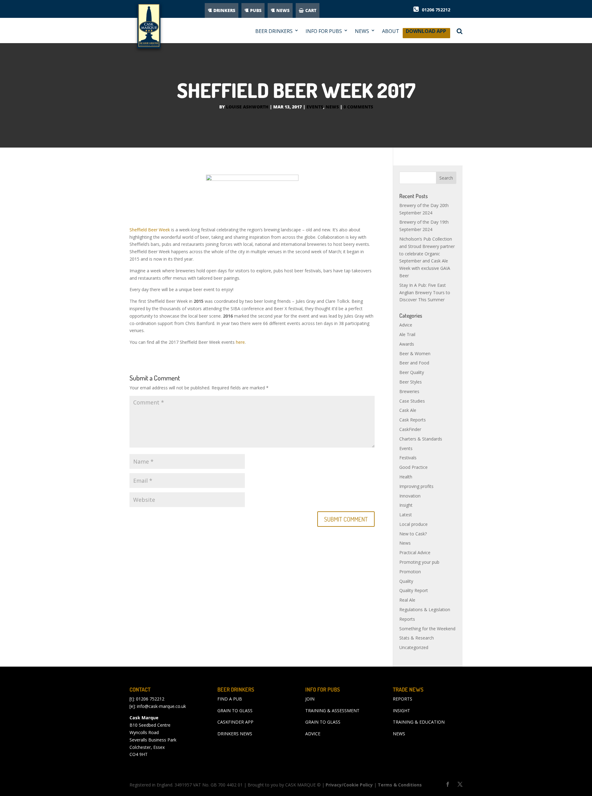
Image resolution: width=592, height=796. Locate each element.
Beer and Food (414, 363)
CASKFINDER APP (235, 722)
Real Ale (407, 600)
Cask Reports (412, 420)
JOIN (309, 699)
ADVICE (312, 734)
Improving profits (416, 486)
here (240, 342)
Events (314, 107)
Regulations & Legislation (424, 609)
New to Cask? (413, 534)
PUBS (255, 10)
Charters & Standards (420, 439)
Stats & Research (416, 638)
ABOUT (390, 31)
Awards (406, 344)
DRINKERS (224, 10)
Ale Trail (407, 334)
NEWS (283, 10)
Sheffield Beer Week (150, 230)
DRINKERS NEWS (234, 734)
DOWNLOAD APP (426, 33)
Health (405, 477)
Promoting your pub (419, 562)
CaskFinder (410, 429)
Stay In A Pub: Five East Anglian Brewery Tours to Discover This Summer (424, 292)
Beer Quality (411, 372)
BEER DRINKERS (274, 31)
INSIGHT (401, 710)
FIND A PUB (229, 699)
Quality (406, 581)
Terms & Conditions (400, 785)
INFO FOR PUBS (324, 31)
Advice (405, 325)
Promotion (410, 572)
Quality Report (413, 590)
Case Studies (412, 401)
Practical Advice (414, 552)
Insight (406, 505)
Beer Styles (410, 382)
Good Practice (413, 467)
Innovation (410, 496)
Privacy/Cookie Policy (349, 785)
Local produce (413, 524)
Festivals (408, 458)
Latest (405, 515)
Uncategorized (413, 647)
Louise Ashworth (247, 107)
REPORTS (402, 699)
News (332, 107)
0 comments (358, 107)
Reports (407, 619)
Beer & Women (414, 353)
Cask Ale (407, 410)
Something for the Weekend (427, 629)
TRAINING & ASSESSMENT (332, 710)
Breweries (409, 391)
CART (310, 10)
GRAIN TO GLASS (235, 710)
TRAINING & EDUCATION (419, 722)
